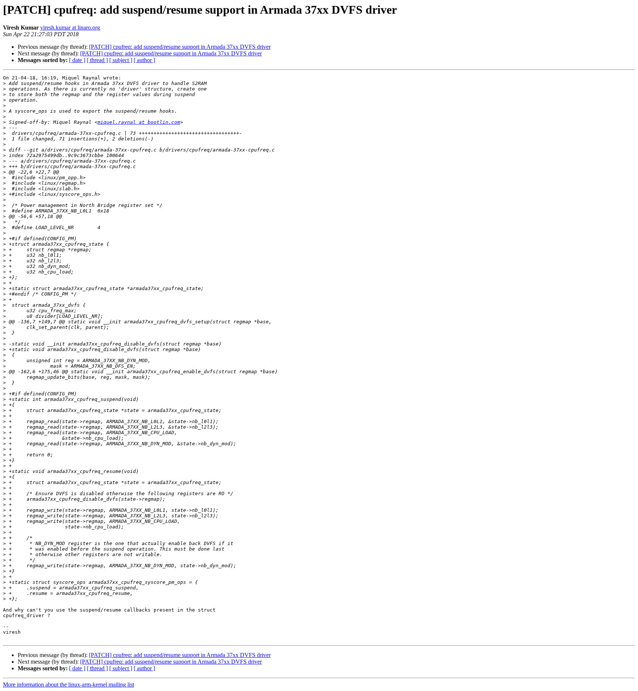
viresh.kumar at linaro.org (70, 27)
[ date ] (77, 60)
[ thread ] (97, 60)
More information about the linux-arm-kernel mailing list (68, 684)
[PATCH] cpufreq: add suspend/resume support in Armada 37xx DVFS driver (180, 47)
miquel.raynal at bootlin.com (138, 122)
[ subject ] (120, 60)
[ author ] (144, 60)
